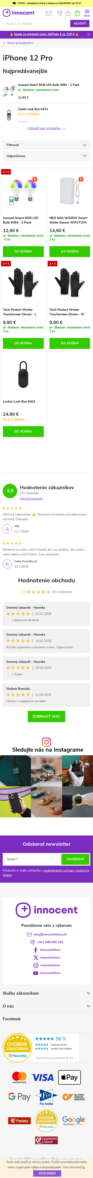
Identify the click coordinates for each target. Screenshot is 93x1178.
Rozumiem (47, 1173)
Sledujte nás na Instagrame (47, 750)
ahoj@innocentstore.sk (50, 934)
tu (83, 1167)
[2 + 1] (23, 190)
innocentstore (50, 957)
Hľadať (80, 24)
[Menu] (87, 13)
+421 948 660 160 (50, 942)
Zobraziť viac (46, 716)
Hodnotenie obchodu (46, 580)
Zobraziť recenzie (31, 499)
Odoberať (75, 859)
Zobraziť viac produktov (45, 128)
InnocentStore (50, 950)
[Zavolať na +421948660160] (60, 13)
